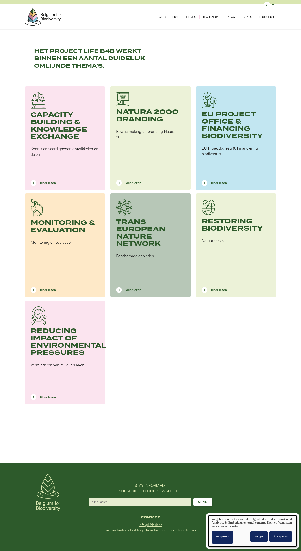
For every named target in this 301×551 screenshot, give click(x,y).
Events (247, 16)
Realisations (211, 16)
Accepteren (281, 536)
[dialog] (252, 531)
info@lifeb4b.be (150, 524)
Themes (191, 16)
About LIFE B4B (168, 16)
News (231, 16)
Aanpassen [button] (222, 536)
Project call (267, 16)
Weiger (259, 536)
